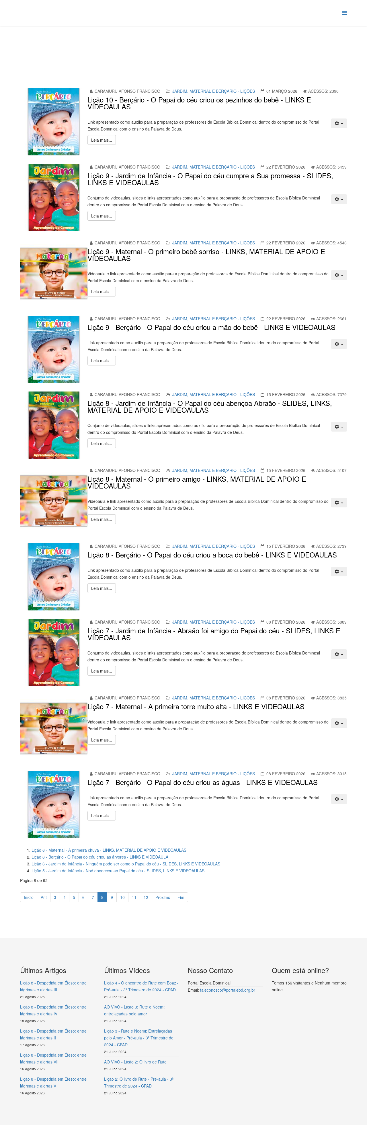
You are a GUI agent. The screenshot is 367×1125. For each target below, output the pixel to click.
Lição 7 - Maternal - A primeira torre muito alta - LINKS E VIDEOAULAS (195, 706)
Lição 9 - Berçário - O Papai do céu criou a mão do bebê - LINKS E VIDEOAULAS (211, 327)
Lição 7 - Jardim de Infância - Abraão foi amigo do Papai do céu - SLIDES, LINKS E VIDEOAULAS (213, 633)
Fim (180, 897)
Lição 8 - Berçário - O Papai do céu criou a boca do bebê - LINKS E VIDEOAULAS (212, 554)
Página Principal (64, 47)
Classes (92, 47)
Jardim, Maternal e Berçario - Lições (213, 91)
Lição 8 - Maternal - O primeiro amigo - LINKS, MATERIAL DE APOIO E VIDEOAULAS (196, 482)
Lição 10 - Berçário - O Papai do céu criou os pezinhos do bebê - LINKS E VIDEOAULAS (199, 102)
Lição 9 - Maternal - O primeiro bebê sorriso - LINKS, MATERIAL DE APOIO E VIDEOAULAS (206, 254)
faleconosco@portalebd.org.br (227, 990)
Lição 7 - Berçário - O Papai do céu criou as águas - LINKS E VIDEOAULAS (202, 782)
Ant (44, 897)
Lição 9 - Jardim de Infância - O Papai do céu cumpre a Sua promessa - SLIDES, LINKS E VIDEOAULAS (210, 178)
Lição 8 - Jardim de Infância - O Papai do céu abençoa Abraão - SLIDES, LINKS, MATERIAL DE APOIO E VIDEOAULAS (209, 406)
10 (122, 897)
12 (146, 897)
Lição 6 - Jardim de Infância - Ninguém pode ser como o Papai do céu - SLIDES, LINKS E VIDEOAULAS (126, 864)
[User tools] (339, 123)
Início (29, 897)
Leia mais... (101, 140)
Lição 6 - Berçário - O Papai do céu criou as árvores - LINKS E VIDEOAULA (100, 857)
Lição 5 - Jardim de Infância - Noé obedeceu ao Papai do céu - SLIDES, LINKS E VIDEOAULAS (118, 870)
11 (134, 897)
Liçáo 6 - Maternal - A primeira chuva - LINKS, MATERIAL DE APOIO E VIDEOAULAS (109, 850)
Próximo (162, 897)
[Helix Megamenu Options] (344, 12)
